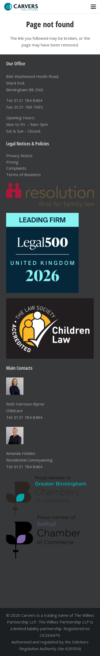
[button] (93, 6)
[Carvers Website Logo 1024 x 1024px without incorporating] (21, 7)
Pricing (12, 162)
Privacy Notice (19, 155)
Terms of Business (23, 174)
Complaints (16, 168)
